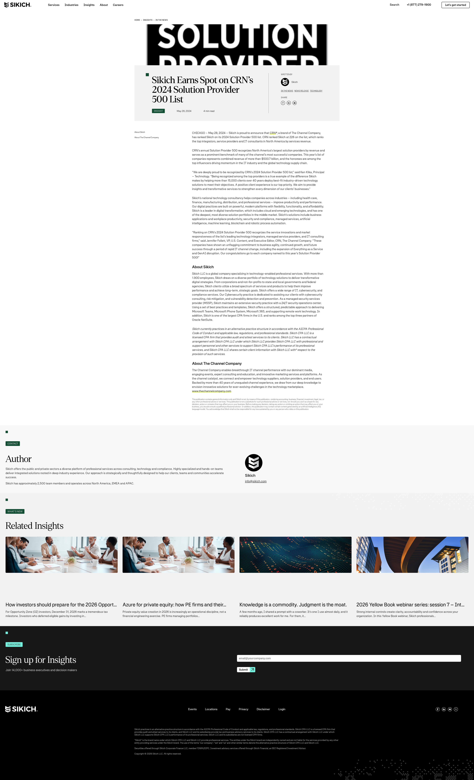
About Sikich (139, 132)
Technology (316, 91)
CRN (273, 133)
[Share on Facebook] (283, 103)
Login (281, 709)
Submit (243, 669)
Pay (228, 709)
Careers (118, 5)
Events (192, 709)
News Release (301, 91)
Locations (211, 709)
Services (53, 5)
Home (137, 20)
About (104, 5)
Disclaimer (263, 709)
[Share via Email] (295, 103)
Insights (89, 5)
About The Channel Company (146, 137)
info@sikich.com (256, 481)
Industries (71, 5)
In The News (162, 20)
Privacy (243, 709)
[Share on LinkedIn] (289, 103)
